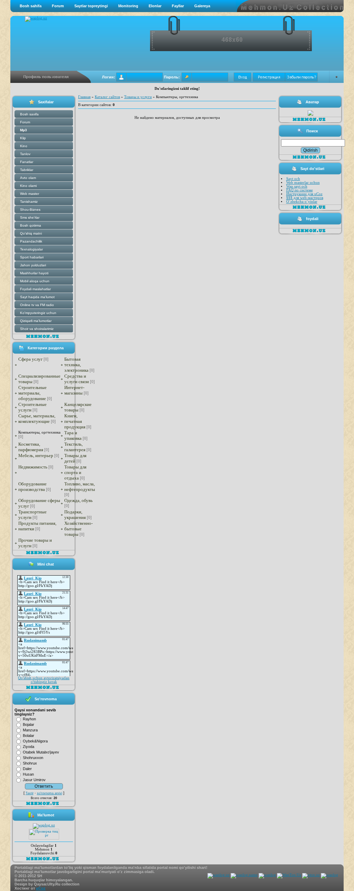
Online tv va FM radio (37, 305)
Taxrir (30, 793)
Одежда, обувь (78, 500)
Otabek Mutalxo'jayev (41, 752)
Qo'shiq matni (31, 233)
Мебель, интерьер (35, 455)
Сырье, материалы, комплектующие (36, 418)
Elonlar (155, 6)
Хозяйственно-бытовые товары (78, 529)
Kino (23, 146)
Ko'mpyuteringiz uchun (38, 313)
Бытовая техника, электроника (76, 365)
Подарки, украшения (75, 514)
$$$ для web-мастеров (304, 198)
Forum (58, 6)
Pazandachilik (31, 241)
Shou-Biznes (30, 209)
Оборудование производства (32, 486)
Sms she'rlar (29, 217)
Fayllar (178, 6)
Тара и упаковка (73, 435)
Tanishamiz (29, 201)
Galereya (202, 6)
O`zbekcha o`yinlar (301, 201)
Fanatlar (26, 162)
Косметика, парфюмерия (30, 447)
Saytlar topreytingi (91, 6)
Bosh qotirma (30, 225)
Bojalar (28, 724)
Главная (84, 97)
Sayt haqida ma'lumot (37, 297)
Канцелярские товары (78, 407)
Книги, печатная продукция (74, 421)
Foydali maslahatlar (35, 289)
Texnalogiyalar (31, 249)
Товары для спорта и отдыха (75, 472)
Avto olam (28, 178)
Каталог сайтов (107, 97)
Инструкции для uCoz (304, 194)
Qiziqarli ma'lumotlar (36, 321)
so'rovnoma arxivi (49, 793)
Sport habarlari (32, 257)
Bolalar (28, 735)
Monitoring (128, 6)
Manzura (30, 730)
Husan (28, 774)
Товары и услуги (138, 97)
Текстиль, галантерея (74, 447)
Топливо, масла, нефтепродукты (79, 486)
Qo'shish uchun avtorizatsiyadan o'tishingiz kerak (43, 680)
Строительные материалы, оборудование (32, 393)
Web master (29, 194)
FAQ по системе (299, 190)
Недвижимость (32, 467)
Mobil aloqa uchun (34, 281)
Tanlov (25, 154)
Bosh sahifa (30, 6)
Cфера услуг (30, 359)
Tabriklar (26, 170)
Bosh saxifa (29, 114)
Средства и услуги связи (76, 378)
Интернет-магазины (74, 390)
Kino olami (28, 186)
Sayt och (293, 179)
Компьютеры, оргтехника (39, 432)
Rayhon (29, 719)
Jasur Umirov (34, 780)
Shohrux (30, 763)
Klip (23, 138)
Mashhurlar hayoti (34, 273)
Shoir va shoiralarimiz (37, 329)
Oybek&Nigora (35, 741)
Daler (27, 769)
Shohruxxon (33, 758)
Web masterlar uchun (303, 182)
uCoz (41, 888)
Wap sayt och (296, 186)
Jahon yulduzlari (33, 265)
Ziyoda (28, 747)
